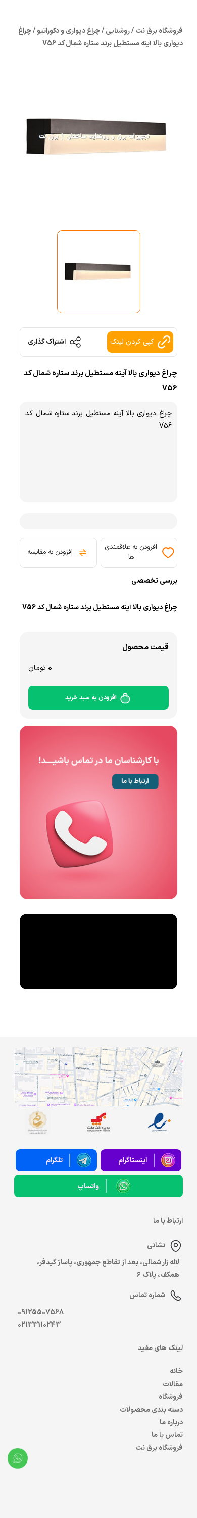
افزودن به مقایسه (50, 552)
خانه (176, 1371)
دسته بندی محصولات (151, 1409)
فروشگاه (171, 1397)
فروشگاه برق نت (159, 1448)
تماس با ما (167, 1435)
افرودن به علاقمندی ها (131, 552)
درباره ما (171, 1422)
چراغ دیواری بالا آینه (142, 413)
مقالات (173, 1384)
